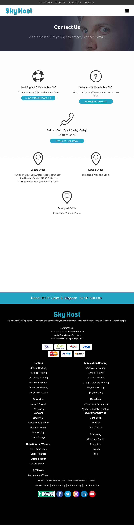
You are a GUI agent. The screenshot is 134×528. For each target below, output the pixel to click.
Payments (89, 2)
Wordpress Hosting (95, 368)
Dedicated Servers (38, 427)
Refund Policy (74, 485)
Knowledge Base (38, 449)
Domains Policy (91, 485)
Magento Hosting (96, 387)
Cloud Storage (38, 437)
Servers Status (36, 463)
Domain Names (38, 404)
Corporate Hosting (38, 377)
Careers (96, 449)
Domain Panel (95, 427)
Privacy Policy (58, 485)
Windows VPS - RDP (38, 422)
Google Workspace (38, 392)
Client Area (46, 2)
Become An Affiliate (38, 475)
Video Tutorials (38, 454)
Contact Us (95, 444)
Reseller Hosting (38, 372)
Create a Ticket (38, 458)
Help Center (74, 2)
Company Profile (95, 439)
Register (60, 2)
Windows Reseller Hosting (95, 409)
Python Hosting (96, 372)
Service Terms (42, 485)
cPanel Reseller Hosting (96, 404)
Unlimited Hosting (38, 382)
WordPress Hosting (38, 387)
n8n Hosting (38, 432)
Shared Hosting (38, 368)
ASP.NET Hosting (95, 377)
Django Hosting (95, 392)
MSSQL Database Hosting (96, 382)
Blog (95, 454)
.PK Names (38, 409)
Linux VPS (38, 417)
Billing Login (96, 417)
